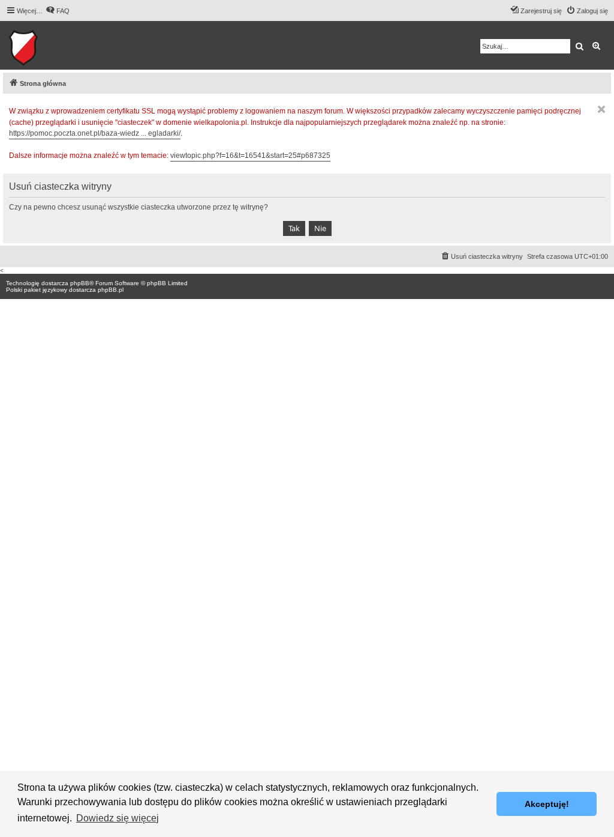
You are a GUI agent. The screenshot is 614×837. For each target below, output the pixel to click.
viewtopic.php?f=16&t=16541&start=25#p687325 (250, 155)
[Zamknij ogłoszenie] (601, 109)
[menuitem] (58, 11)
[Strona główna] (60, 45)
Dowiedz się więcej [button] (117, 818)
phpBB (79, 283)
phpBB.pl (111, 289)
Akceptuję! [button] (547, 804)
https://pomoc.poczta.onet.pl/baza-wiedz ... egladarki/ (94, 133)
